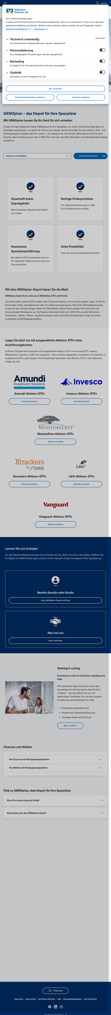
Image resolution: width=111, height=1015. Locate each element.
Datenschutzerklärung (17, 29)
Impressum (39, 29)
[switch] (102, 50)
